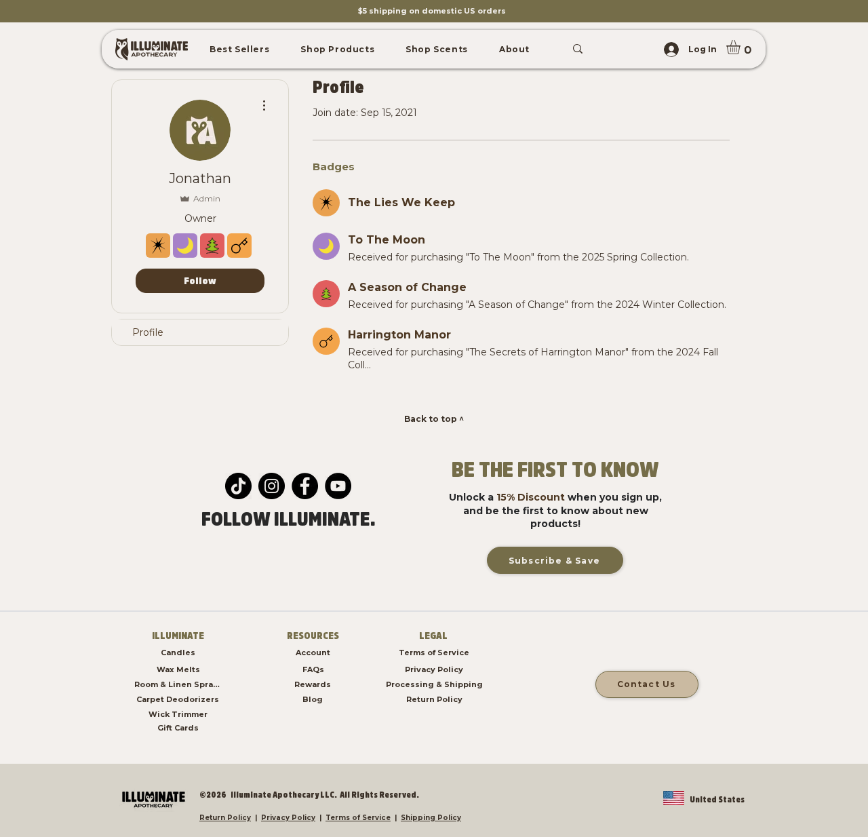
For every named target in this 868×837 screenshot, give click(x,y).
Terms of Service (358, 817)
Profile (147, 332)
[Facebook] (305, 486)
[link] (741, 47)
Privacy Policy (288, 817)
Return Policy (225, 817)
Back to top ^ (434, 419)
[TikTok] (238, 486)
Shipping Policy (431, 817)
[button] (239, 49)
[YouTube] (338, 486)
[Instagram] (271, 486)
